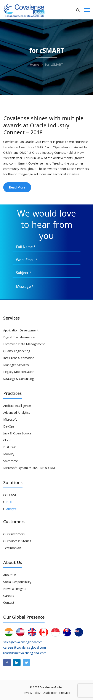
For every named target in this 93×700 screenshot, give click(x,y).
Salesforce (10, 461)
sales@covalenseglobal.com (23, 642)
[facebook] (7, 662)
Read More (17, 187)
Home (34, 64)
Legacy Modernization (18, 372)
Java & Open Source (17, 433)
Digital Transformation (19, 337)
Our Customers (14, 534)
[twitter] (26, 662)
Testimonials (12, 548)
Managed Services (16, 365)
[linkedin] (17, 662)
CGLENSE (10, 495)
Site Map (64, 693)
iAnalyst (11, 509)
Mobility (8, 454)
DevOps (8, 426)
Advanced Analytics (16, 412)
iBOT (9, 502)
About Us (9, 575)
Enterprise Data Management (24, 344)
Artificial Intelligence (17, 406)
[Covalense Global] (30, 10)
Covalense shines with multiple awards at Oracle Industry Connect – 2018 (43, 125)
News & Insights (14, 589)
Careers (8, 596)
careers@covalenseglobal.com (24, 647)
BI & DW (9, 447)
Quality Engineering (16, 351)
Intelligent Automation (18, 358)
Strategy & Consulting (18, 379)
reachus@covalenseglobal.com (24, 653)
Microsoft (10, 419)
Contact (8, 602)
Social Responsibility (17, 582)
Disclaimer (49, 693)
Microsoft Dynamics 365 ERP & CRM (29, 468)
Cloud (7, 440)
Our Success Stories (17, 541)
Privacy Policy (31, 693)
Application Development (20, 330)
